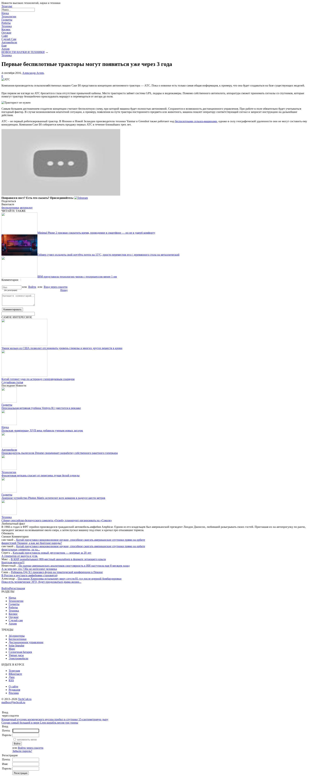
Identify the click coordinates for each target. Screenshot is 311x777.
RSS (11, 680)
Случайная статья (12, 382)
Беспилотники (17, 639)
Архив (5, 48)
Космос (5, 29)
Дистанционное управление (26, 642)
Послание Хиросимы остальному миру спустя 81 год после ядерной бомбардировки (69, 578)
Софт (4, 35)
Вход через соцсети (55, 286)
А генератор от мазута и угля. (19, 555)
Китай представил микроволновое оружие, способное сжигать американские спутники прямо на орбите (80, 539)
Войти (32, 286)
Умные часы (16, 655)
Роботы (6, 22)
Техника (6, 26)
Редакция (14, 689)
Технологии (8, 16)
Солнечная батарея (20, 651)
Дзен (12, 677)
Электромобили (18, 658)
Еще (4, 45)
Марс (12, 648)
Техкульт (6, 6)
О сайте (13, 686)
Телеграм (14, 670)
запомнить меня (27, 739)
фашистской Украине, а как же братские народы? (31, 543)
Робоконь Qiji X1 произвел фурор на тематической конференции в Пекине (57, 572)
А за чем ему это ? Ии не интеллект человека (29, 568)
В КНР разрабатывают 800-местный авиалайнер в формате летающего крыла (58, 559)
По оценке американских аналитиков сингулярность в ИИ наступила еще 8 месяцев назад (74, 565)
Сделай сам (16, 620)
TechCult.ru (24, 699)
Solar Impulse (16, 645)
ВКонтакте (15, 673)
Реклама (14, 692)
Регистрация (17, 588)
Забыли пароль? (22, 751)
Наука (5, 13)
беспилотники (10, 207)
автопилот (26, 207)
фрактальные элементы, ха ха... (20, 549)
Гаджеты (6, 19)
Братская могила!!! (12, 562)
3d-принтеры (17, 635)
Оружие (6, 32)
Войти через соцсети (30, 747)
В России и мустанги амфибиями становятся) (29, 575)
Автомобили (9, 42)
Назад (63, 290)
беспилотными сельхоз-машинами (196, 121)
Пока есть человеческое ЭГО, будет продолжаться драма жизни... (41, 581)
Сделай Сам (8, 39)
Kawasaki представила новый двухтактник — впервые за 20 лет (52, 552)
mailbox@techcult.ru (13, 702)
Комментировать (12, 309)
